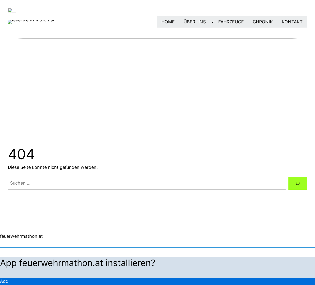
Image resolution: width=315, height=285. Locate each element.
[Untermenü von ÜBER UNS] (212, 22)
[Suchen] (297, 183)
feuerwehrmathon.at (21, 236)
